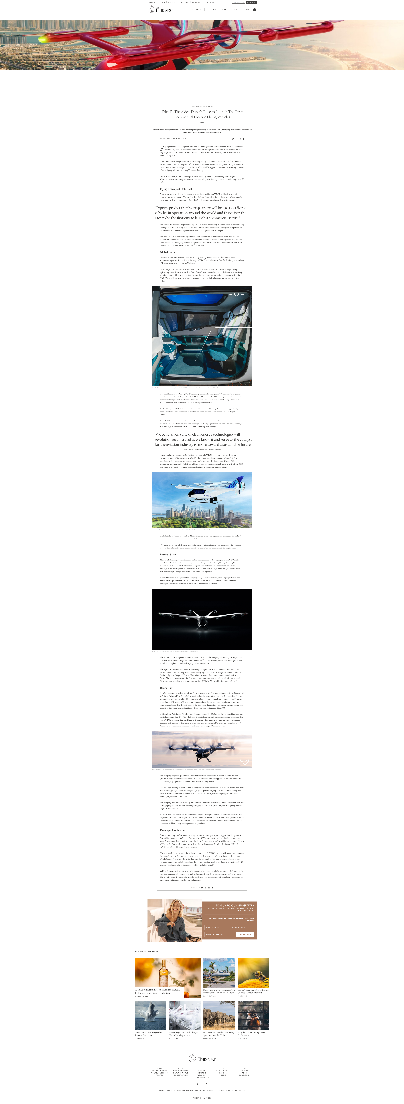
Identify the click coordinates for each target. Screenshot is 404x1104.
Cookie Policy (238, 1091)
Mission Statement (185, 1091)
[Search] (243, 2)
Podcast (185, 2)
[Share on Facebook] (229, 139)
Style (246, 9)
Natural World (180, 1073)
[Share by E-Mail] (239, 139)
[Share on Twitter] (232, 139)
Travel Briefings (159, 1073)
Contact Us (200, 1091)
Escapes (212, 9)
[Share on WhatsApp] (242, 139)
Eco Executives (159, 1071)
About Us (171, 1091)
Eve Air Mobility (226, 260)
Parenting (244, 1075)
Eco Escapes (197, 2)
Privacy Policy (224, 1091)
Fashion (223, 1073)
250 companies (181, 458)
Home (193, 106)
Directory (173, 2)
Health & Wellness (202, 1074)
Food (244, 1073)
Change (197, 9)
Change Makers (180, 1071)
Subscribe (251, 2)
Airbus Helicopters (168, 578)
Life (224, 9)
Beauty (201, 1071)
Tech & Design (223, 1071)
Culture (244, 1071)
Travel (159, 1075)
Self (235, 9)
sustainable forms (217, 200)
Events (162, 2)
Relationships (202, 1077)
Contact (151, 2)
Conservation (208, 106)
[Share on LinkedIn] (235, 139)
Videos (162, 1091)
